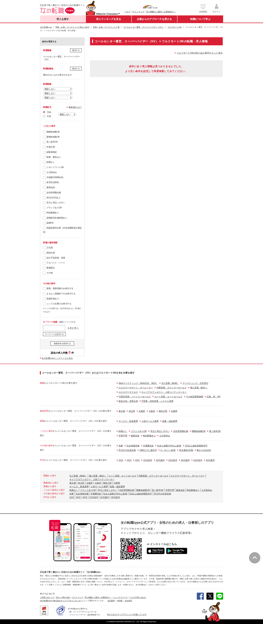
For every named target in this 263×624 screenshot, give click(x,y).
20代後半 (160, 460)
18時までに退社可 (148, 450)
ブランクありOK (54, 207)
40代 (137, 460)
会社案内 (111, 601)
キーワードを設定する (54, 334)
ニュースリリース (120, 597)
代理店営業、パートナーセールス (135, 396)
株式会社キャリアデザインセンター (67, 601)
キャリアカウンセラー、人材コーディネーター (164, 392)
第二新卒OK (52, 142)
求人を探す (63, 19)
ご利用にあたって (47, 597)
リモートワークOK (55, 167)
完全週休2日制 (186, 450)
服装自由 (51, 187)
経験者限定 (52, 152)
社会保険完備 (132, 445)
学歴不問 (51, 147)
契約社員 (51, 253)
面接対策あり (53, 298)
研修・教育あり (54, 157)
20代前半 (147, 460)
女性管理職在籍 (54, 192)
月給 (49, 112)
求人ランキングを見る (108, 19)
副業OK (50, 223)
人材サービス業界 (150, 421)
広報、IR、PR (213, 396)
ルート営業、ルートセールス (168, 396)
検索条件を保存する (62, 343)
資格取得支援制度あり (57, 218)
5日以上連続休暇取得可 (196, 445)
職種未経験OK (53, 132)
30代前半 (172, 460)
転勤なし (51, 162)
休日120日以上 (53, 197)
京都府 (142, 411)
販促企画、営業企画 (128, 401)
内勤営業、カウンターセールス (172, 387)
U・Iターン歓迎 (168, 450)
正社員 (50, 247)
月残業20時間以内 (55, 177)
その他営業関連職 (194, 396)
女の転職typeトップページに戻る (57, 358)
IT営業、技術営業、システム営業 (157, 401)
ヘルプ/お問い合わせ (137, 597)
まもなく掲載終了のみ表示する (61, 293)
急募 (121, 445)
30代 (129, 460)
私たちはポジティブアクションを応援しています (127, 614)
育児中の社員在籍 (127, 450)
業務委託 (51, 268)
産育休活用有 (53, 182)
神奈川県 (163, 411)
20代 (121, 460)
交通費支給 (148, 445)
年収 (49, 116)
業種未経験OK (53, 137)
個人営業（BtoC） (199, 387)
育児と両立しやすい (56, 202)
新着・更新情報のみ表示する (60, 288)
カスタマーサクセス (128, 392)
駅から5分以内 (204, 450)
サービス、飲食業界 (128, 421)
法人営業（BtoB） (170, 383)
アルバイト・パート (56, 263)
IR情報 (119, 601)
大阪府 (152, 411)
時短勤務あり (53, 212)
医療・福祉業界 (169, 421)
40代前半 (197, 460)
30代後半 (185, 460)
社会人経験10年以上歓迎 (169, 445)
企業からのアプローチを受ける (154, 19)
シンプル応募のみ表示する (59, 303)
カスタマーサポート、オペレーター (136, 387)
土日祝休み (52, 172)
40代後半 (210, 460)
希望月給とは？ (75, 107)
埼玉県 (132, 411)
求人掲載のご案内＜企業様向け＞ (161, 12)
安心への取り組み (63, 597)
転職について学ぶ (200, 19)
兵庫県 (174, 411)
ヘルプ (127, 12)
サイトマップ (138, 12)
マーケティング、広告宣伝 (195, 383)
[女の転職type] (46, 601)
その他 (50, 273)
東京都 (122, 411)
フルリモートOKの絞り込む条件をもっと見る (200, 53)
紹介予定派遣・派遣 (56, 258)
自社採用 (128, 601)
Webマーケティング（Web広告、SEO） (138, 383)
